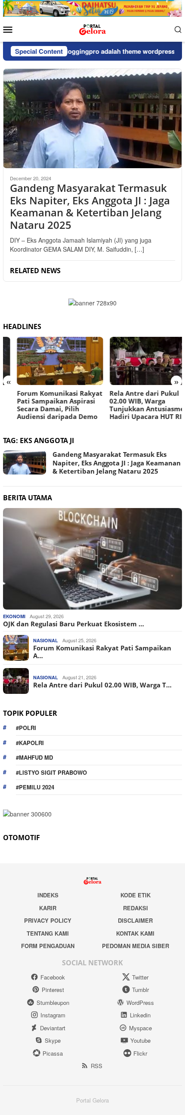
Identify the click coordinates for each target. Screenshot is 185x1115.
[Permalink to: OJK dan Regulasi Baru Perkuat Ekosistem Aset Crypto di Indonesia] (92, 559)
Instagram (52, 1015)
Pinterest (53, 990)
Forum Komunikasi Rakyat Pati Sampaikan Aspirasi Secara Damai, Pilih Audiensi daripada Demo (46, 404)
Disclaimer (135, 920)
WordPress (140, 1002)
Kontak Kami (135, 933)
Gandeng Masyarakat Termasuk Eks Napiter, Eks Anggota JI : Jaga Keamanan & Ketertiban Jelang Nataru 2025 (90, 206)
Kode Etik (135, 895)
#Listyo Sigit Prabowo (51, 772)
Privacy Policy (47, 920)
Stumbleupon (53, 1002)
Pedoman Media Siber (135, 946)
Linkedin (140, 1015)
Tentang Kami (48, 933)
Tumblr (140, 990)
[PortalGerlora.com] (92, 28)
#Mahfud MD (34, 757)
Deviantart (52, 1028)
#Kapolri (30, 743)
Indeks (48, 895)
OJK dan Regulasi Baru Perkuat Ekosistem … (73, 624)
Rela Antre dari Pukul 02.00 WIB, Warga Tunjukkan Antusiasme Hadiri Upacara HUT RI (133, 404)
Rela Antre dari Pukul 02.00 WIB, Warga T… (102, 685)
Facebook (52, 977)
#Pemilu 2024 (35, 787)
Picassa (53, 1053)
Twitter (140, 977)
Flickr (140, 1053)
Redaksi (135, 908)
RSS (96, 1066)
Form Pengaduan (47, 946)
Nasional (45, 640)
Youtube (140, 1040)
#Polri (26, 728)
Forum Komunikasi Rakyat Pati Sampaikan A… (102, 651)
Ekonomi (14, 616)
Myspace (140, 1028)
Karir (47, 908)
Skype (53, 1040)
